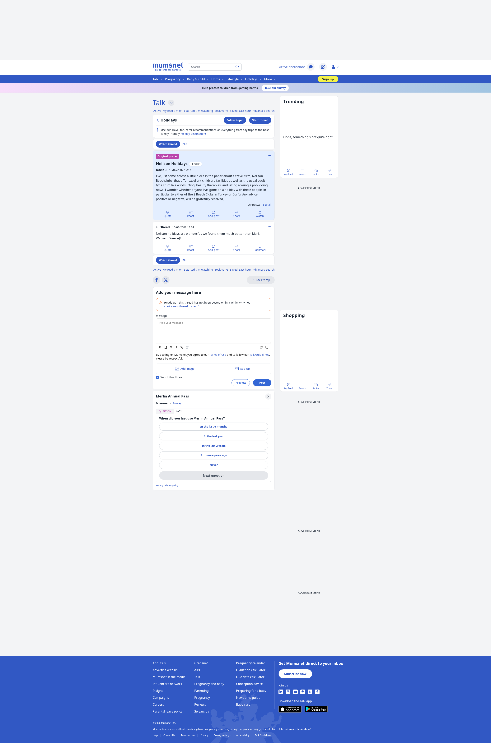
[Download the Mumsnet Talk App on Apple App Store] (290, 709)
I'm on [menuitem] (178, 110)
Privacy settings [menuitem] (222, 735)
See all (267, 204)
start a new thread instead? (181, 306)
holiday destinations (193, 133)
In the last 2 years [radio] (214, 445)
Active (316, 174)
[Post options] (269, 227)
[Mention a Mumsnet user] (261, 347)
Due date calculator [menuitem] (250, 677)
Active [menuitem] (157, 110)
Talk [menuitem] (155, 79)
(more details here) (300, 729)
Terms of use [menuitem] (188, 735)
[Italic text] (176, 347)
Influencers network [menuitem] (167, 684)
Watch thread (168, 144)
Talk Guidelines (259, 354)
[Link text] (182, 347)
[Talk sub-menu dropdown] (171, 103)
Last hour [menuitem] (245, 110)
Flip (184, 144)
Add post (213, 216)
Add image (187, 368)
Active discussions (292, 67)
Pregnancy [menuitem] (172, 79)
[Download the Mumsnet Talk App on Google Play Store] (316, 709)
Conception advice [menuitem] (249, 684)
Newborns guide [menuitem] (248, 697)
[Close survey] (268, 396)
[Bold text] (160, 347)
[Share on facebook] (156, 280)
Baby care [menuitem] (243, 704)
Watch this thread (172, 377)
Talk (159, 102)
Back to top (263, 280)
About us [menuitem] (159, 663)
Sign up (328, 79)
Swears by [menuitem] (201, 711)
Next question (214, 475)
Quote (167, 216)
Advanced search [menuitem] (264, 110)
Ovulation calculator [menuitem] (250, 670)
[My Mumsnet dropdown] (334, 67)
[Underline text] (165, 347)
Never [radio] (214, 465)
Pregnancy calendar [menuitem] (250, 663)
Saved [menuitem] (234, 110)
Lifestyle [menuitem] (233, 79)
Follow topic (235, 120)
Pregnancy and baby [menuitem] (209, 684)
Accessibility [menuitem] (243, 735)
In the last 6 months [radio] (213, 426)
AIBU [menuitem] (197, 670)
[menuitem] (280, 692)
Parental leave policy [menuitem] (167, 711)
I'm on (329, 174)
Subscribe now (295, 674)
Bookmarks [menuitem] (221, 110)
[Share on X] (166, 280)
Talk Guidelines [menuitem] (263, 735)
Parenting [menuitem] (201, 691)
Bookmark (260, 250)
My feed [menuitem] (168, 110)
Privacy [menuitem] (204, 735)
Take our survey (275, 88)
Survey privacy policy (167, 485)
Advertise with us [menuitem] (165, 670)
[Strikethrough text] (171, 347)
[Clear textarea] (187, 347)
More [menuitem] (268, 79)
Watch (260, 216)
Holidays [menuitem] (251, 79)
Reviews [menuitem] (200, 704)
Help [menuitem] (155, 735)
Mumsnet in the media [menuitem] (169, 677)
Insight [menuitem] (158, 691)
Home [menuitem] (215, 79)
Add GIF (245, 368)
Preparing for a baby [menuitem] (251, 691)
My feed (288, 174)
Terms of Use (217, 354)
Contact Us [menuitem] (169, 735)
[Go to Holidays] (158, 120)
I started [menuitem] (189, 110)
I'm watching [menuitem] (204, 110)
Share (237, 216)
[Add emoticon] (267, 347)
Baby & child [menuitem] (196, 79)
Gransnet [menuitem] (201, 663)
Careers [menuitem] (158, 704)
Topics (302, 174)
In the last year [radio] (214, 436)
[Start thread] (323, 67)
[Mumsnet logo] (168, 67)
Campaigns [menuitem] (161, 697)
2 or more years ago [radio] (213, 455)
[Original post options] (269, 156)
